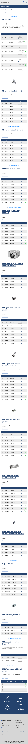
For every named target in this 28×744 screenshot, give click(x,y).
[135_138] (25, 160)
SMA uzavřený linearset (11, 169)
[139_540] (25, 331)
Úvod (3, 9)
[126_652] (25, 630)
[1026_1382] (25, 496)
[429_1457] (25, 594)
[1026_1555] (25, 511)
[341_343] (25, 449)
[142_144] (25, 60)
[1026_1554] (25, 508)
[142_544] (25, 51)
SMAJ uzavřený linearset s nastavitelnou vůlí (12, 265)
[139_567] (25, 340)
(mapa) (9, 720)
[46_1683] (25, 284)
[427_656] (25, 658)
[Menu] (26, 2)
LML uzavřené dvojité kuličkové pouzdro (10, 477)
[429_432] (25, 582)
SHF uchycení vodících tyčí (12, 130)
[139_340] (25, 343)
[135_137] (25, 154)
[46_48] (25, 281)
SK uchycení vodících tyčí (12, 91)
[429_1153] (25, 588)
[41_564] (25, 199)
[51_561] (25, 118)
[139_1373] (25, 328)
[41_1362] (25, 181)
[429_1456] (25, 591)
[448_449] (25, 390)
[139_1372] (25, 325)
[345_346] (25, 546)
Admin (9, 741)
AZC (21, 742)
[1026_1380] (25, 490)
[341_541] (25, 443)
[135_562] (25, 157)
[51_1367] (25, 104)
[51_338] (25, 112)
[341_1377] (25, 434)
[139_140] (25, 334)
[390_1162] (25, 684)
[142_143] (25, 56)
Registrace (17, 729)
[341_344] (25, 455)
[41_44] (25, 196)
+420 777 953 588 (5, 725)
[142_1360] (25, 42)
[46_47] (25, 278)
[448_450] (25, 393)
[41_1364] (25, 187)
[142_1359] (25, 37)
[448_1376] (25, 384)
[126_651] (25, 627)
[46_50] (25, 287)
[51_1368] (25, 107)
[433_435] (25, 237)
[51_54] (25, 121)
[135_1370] (25, 145)
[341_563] (25, 452)
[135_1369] (25, 143)
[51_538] (25, 109)
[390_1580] (25, 690)
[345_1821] (25, 552)
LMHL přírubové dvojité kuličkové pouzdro (11, 365)
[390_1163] (25, 687)
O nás (2, 734)
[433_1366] (25, 228)
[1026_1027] (25, 499)
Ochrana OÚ (22, 741)
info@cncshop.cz (5, 727)
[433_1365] (25, 225)
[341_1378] (25, 437)
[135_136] (25, 151)
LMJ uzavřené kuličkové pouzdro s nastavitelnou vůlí (13, 533)
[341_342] (25, 446)
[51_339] (25, 115)
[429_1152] (25, 585)
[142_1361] (25, 47)
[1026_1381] (25, 493)
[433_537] (25, 231)
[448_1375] (25, 381)
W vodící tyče (7, 20)
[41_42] (25, 193)
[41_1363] (25, 184)
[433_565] (25, 240)
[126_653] (25, 633)
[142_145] (25, 70)
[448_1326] (25, 396)
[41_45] (25, 202)
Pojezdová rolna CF (9, 564)
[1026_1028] (25, 502)
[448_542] (25, 387)
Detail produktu (5, 31)
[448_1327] (25, 399)
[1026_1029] (25, 505)
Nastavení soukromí (15, 741)
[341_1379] (25, 440)
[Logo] (5, 2)
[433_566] (25, 243)
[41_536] (25, 190)
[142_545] (25, 65)
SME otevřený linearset (11, 615)
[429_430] (25, 576)
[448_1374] (25, 378)
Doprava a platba (18, 720)
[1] (26, 6)
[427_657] (25, 661)
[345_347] (25, 549)
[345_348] (25, 555)
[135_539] (25, 148)
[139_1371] (25, 323)
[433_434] (25, 234)
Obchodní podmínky (18, 722)
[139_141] (25, 337)
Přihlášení (17, 727)
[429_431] (25, 579)
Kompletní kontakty (4, 736)
